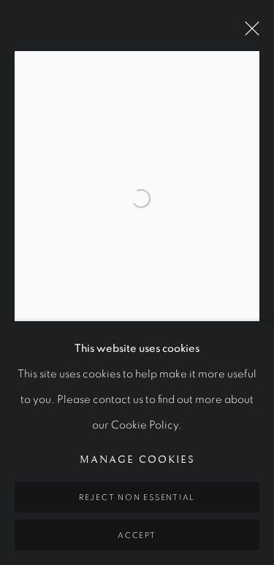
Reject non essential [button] (137, 497)
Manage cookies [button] (137, 460)
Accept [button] (137, 535)
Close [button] (248, 33)
